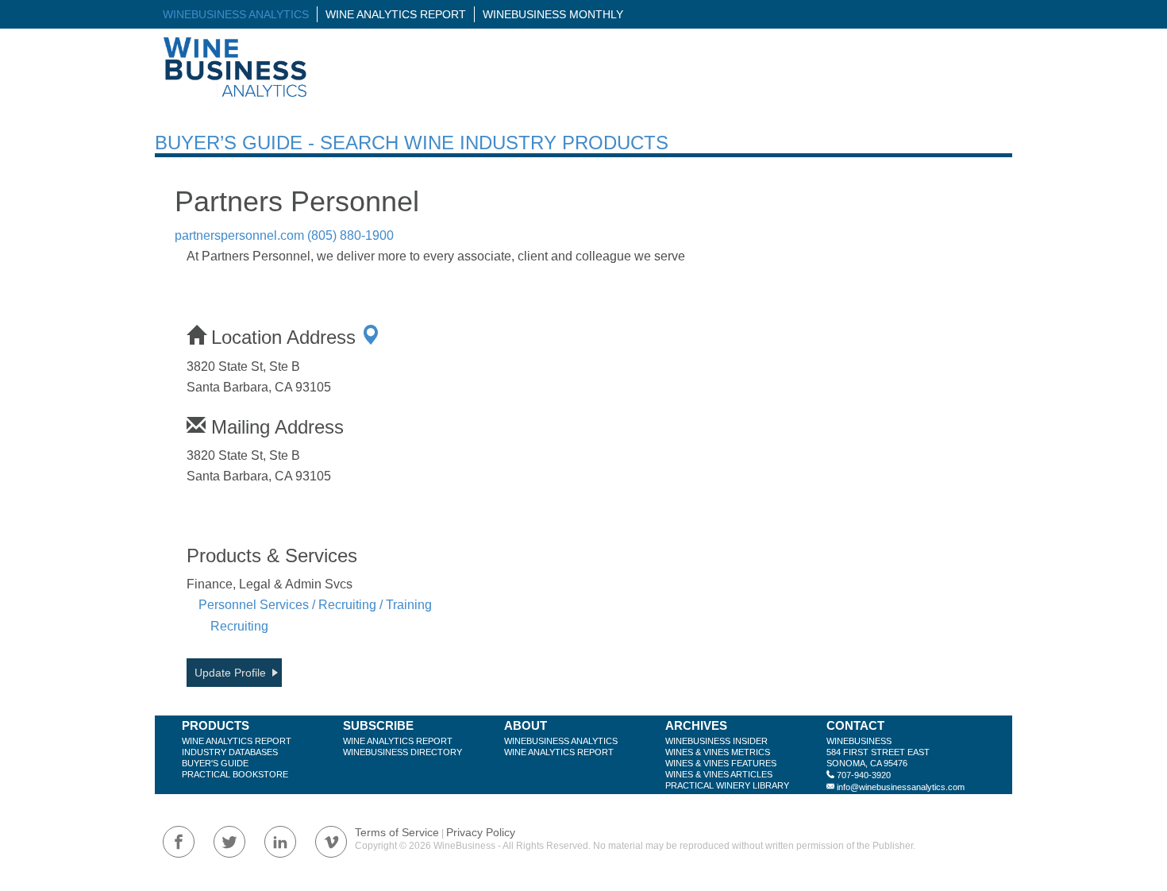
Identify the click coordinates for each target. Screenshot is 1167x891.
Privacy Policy (480, 832)
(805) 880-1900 (350, 235)
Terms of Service (397, 832)
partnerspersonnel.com (239, 235)
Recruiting (239, 626)
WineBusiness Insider (716, 741)
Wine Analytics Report (395, 14)
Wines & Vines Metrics (717, 752)
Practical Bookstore (235, 774)
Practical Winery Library (727, 785)
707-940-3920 (864, 775)
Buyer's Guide (215, 763)
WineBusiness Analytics (236, 14)
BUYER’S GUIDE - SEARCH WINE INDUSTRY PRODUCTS (411, 142)
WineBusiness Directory (402, 752)
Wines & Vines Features (720, 763)
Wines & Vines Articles (718, 774)
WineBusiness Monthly (553, 14)
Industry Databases (230, 752)
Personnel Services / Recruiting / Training (315, 604)
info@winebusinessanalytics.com (901, 787)
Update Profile (230, 672)
